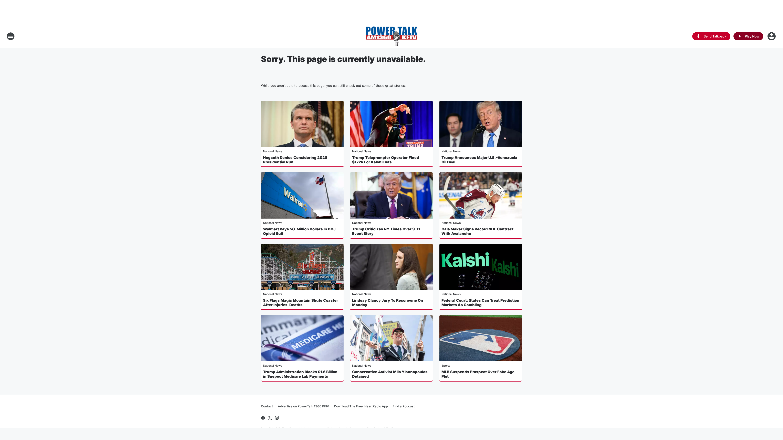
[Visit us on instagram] (276, 417)
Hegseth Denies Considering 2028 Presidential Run (295, 159)
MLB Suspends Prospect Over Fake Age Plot (477, 374)
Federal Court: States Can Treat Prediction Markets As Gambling (480, 302)
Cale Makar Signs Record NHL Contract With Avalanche (477, 231)
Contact (267, 406)
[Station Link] (392, 36)
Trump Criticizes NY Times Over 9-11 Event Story (386, 231)
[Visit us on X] (270, 417)
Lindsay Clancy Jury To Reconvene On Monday (387, 302)
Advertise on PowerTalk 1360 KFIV (303, 406)
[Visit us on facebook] (263, 417)
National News (272, 151)
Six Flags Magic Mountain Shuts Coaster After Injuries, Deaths (300, 302)
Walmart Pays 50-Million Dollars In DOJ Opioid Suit (299, 231)
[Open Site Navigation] (11, 36)
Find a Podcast (404, 406)
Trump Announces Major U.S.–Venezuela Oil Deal (479, 159)
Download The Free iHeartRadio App (361, 406)
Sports (445, 365)
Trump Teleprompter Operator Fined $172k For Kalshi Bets (385, 159)
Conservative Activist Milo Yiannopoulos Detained (390, 374)
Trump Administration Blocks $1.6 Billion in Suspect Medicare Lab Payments (300, 374)
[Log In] (772, 36)
